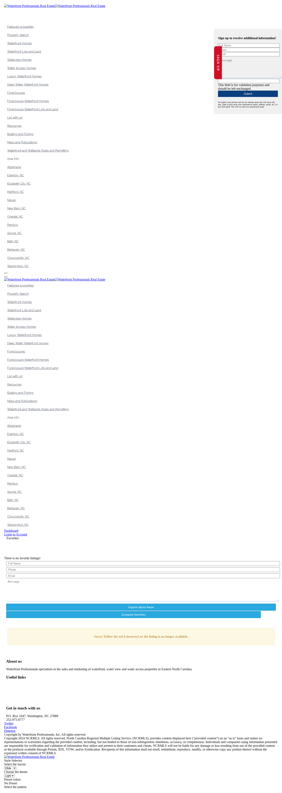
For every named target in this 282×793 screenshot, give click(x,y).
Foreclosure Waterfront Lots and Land (32, 109)
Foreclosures (16, 92)
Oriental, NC (15, 216)
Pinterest (9, 731)
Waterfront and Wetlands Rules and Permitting (38, 150)
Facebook (10, 727)
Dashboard (11, 530)
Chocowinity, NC (18, 258)
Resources (14, 125)
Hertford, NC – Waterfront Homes (31, 700)
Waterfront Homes (19, 43)
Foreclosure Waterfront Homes (28, 101)
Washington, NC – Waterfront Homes (33, 685)
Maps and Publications (22, 142)
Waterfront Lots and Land (24, 51)
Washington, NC (18, 266)
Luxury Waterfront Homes (24, 76)
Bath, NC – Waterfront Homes (29, 692)
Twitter (8, 723)
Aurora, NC (14, 233)
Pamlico (12, 225)
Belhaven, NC (16, 249)
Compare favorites (133, 614)
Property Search (18, 35)
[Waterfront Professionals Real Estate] (29, 757)
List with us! (15, 117)
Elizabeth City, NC (19, 183)
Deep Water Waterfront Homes (28, 84)
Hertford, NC (15, 192)
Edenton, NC (15, 175)
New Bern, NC (16, 208)
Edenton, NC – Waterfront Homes (31, 696)
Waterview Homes (19, 59)
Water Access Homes (21, 68)
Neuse (11, 200)
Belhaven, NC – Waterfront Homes (32, 689)
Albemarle (14, 167)
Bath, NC (13, 241)
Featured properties (20, 26)
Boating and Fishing (20, 134)
